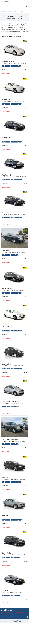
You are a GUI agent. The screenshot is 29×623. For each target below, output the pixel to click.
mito (16, 11)
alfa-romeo (10, 11)
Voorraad (3, 11)
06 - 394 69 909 (7, 1)
